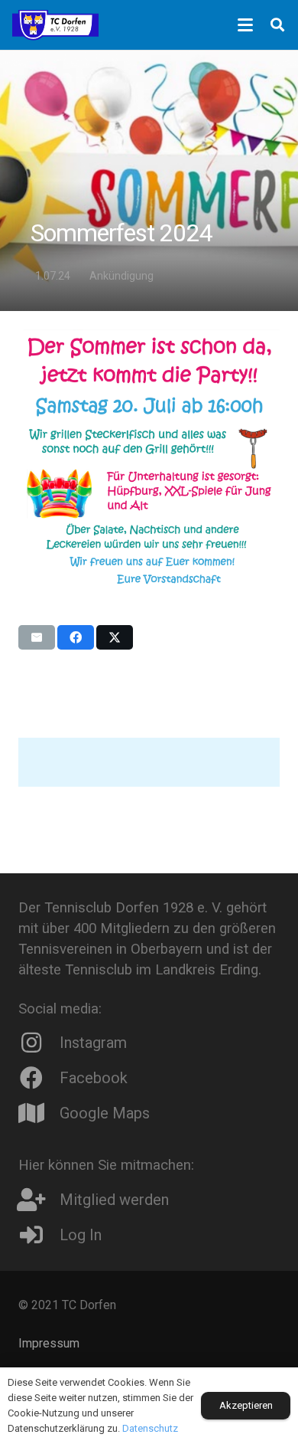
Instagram (93, 1042)
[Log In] (39, 1234)
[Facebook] (39, 1077)
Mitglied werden (114, 1199)
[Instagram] (39, 1042)
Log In (81, 1235)
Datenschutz (150, 1428)
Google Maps (105, 1113)
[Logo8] (55, 25)
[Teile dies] (75, 637)
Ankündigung (121, 276)
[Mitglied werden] (39, 1199)
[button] (245, 25)
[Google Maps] (39, 1113)
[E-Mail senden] (36, 637)
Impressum (48, 1343)
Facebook (94, 1078)
